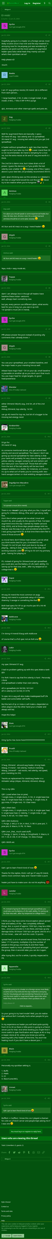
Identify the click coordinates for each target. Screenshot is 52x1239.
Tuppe (12, 277)
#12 (49, 589)
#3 (49, 128)
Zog (11, 117)
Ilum (11, 723)
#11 (49, 494)
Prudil (12, 748)
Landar (12, 891)
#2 (49, 84)
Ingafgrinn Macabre (18, 482)
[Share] (46, 35)
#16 (49, 759)
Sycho (5, 19)
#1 (49, 35)
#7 (49, 329)
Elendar (12, 387)
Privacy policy (6, 1216)
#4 (49, 202)
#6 (49, 288)
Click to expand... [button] (26, 1006)
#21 (49, 1098)
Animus (12, 191)
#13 (49, 628)
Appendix (13, 966)
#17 (49, 862)
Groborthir (14, 425)
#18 (49, 902)
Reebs (12, 73)
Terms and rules (7, 1211)
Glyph (12, 235)
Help (3, 1221)
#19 (49, 978)
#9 (49, 398)
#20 (49, 1060)
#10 (49, 437)
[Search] (49, 3)
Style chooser (6, 1202)
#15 (49, 734)
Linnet (12, 1087)
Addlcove (13, 616)
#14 (49, 659)
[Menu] (3, 3)
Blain (11, 1048)
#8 (49, 357)
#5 (49, 246)
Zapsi (11, 578)
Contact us (5, 1206)
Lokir (11, 647)
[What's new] (44, 3)
